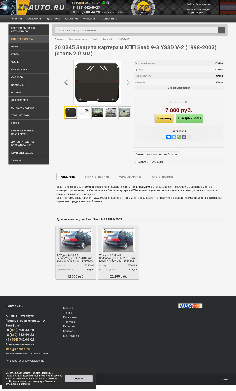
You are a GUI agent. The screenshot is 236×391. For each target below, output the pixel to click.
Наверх (225, 379)
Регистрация (203, 4)
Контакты (69, 331)
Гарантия (69, 326)
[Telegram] (173, 137)
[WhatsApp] (179, 137)
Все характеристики (179, 87)
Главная (68, 308)
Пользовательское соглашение (25, 360)
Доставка (69, 321)
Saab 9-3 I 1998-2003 (150, 161)
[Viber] (184, 137)
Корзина (192, 9)
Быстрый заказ (189, 118)
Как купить (70, 317)
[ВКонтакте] (168, 137)
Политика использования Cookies (30, 382)
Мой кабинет (71, 335)
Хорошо (79, 378)
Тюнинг (67, 312)
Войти (190, 4)
